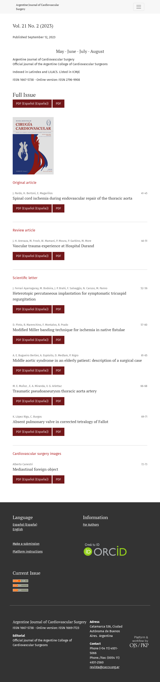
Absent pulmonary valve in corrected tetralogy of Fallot (60, 421)
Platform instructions (28, 551)
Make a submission (26, 544)
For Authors (91, 524)
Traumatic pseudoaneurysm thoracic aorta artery (55, 391)
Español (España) (25, 524)
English (18, 529)
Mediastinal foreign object (35, 469)
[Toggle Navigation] (138, 7)
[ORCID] (105, 549)
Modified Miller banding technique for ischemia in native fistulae (69, 329)
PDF (58, 103)
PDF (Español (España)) (32, 103)
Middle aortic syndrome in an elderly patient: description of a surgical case (77, 360)
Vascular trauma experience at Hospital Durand (53, 245)
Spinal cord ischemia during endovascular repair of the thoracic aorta (72, 198)
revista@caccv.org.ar (104, 667)
